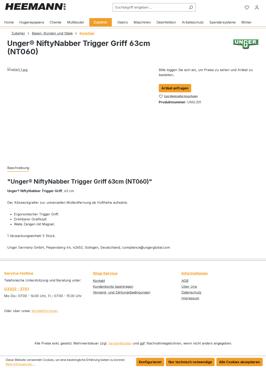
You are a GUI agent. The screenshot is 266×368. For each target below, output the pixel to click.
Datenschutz (191, 292)
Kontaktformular (44, 311)
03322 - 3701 (16, 289)
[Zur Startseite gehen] (35, 6)
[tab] (18, 168)
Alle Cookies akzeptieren (239, 362)
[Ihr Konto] (257, 7)
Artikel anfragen (174, 88)
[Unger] (246, 49)
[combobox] (149, 7)
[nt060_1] (78, 112)
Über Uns (189, 286)
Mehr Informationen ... (20, 364)
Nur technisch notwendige (190, 362)
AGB (184, 281)
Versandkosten (120, 343)
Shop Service (105, 273)
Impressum (190, 298)
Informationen (194, 273)
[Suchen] (191, 7)
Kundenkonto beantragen (113, 286)
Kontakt (99, 281)
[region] (79, 112)
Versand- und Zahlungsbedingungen (121, 292)
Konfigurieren (150, 362)
